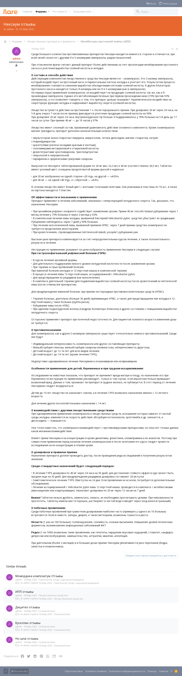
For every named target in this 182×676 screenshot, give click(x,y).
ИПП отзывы (24, 592)
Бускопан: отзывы (27, 623)
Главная (163, 671)
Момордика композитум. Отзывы (39, 576)
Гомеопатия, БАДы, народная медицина (61, 579)
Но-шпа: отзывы (26, 639)
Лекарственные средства (53, 595)
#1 (177, 49)
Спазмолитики (47, 611)
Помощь (152, 671)
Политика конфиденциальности (127, 671)
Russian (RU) (21, 671)
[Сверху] (171, 671)
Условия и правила (96, 671)
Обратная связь (74, 671)
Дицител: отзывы (27, 607)
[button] (48, 11)
